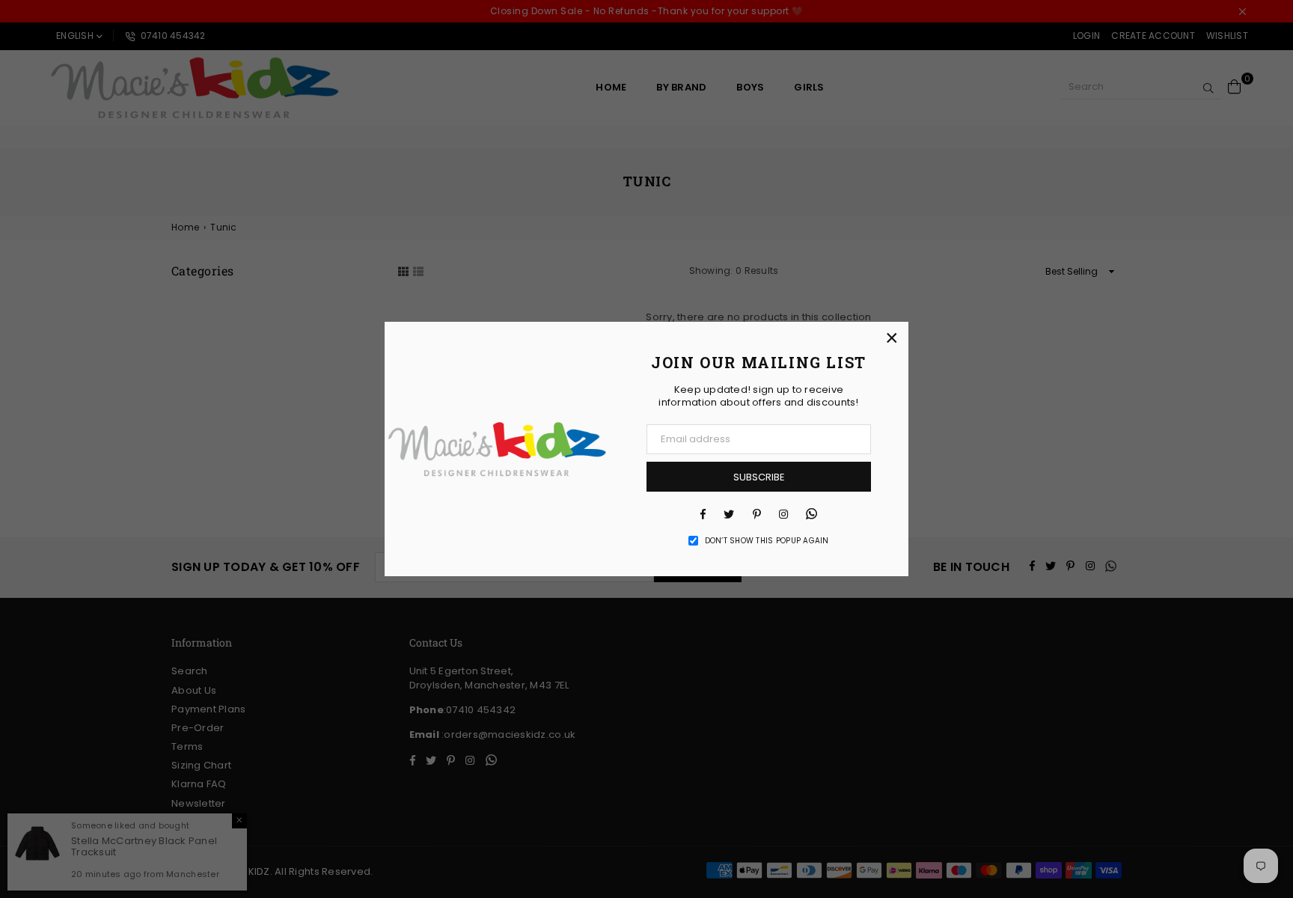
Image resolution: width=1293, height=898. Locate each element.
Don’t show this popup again (767, 541)
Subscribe (759, 477)
